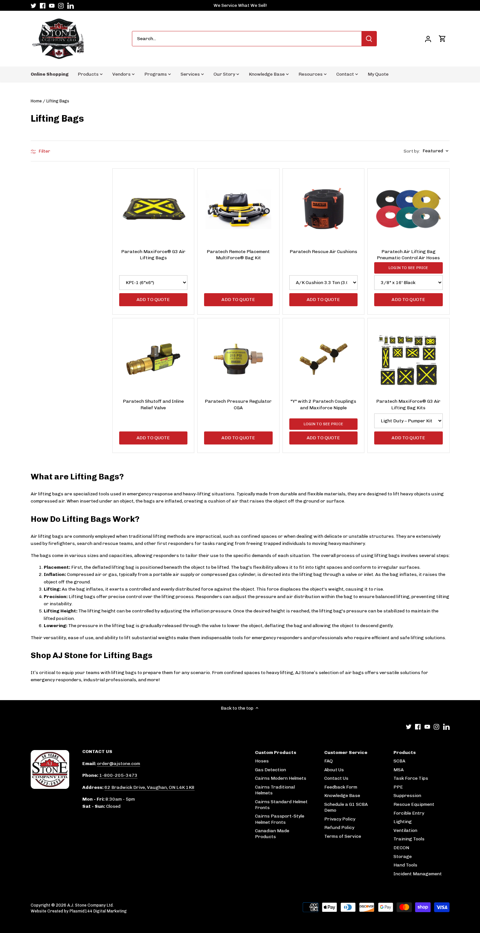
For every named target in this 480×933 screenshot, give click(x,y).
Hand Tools (405, 865)
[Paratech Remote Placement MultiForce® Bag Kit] (238, 209)
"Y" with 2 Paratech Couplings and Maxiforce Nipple (323, 405)
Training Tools (408, 839)
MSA (398, 770)
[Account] (428, 39)
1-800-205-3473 (118, 775)
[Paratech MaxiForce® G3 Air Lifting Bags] (153, 209)
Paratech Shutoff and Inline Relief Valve (153, 405)
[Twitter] (33, 5)
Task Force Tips (410, 778)
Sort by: (412, 151)
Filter (44, 151)
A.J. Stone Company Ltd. (90, 905)
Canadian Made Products (272, 833)
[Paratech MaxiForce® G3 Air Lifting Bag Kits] (408, 359)
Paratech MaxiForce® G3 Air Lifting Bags (153, 255)
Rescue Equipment (413, 804)
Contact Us (336, 778)
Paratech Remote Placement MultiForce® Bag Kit (238, 255)
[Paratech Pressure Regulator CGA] (238, 359)
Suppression (407, 795)
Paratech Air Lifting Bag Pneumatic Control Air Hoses (408, 255)
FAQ (328, 761)
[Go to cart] (442, 39)
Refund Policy (339, 827)
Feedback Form (340, 787)
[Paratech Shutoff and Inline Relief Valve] (153, 359)
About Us (334, 770)
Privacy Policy (339, 819)
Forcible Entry (408, 813)
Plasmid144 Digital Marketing (98, 911)
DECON (401, 847)
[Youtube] (52, 5)
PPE (398, 787)
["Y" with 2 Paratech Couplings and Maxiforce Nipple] (323, 359)
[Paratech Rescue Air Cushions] (323, 209)
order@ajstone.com (118, 763)
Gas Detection (270, 770)
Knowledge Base (342, 795)
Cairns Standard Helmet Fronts (281, 804)
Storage (402, 856)
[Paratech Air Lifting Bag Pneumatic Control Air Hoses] (408, 209)
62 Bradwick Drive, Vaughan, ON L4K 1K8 (149, 787)
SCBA (399, 761)
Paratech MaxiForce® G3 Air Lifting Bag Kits (408, 405)
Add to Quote (153, 299)
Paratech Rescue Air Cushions (323, 251)
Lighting (402, 821)
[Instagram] (61, 5)
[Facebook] (42, 5)
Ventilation (405, 830)
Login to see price (408, 267)
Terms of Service (342, 836)
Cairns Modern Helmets (280, 778)
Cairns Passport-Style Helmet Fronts (279, 819)
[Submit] (368, 38)
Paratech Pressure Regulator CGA (238, 405)
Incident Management (417, 874)
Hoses (262, 761)
